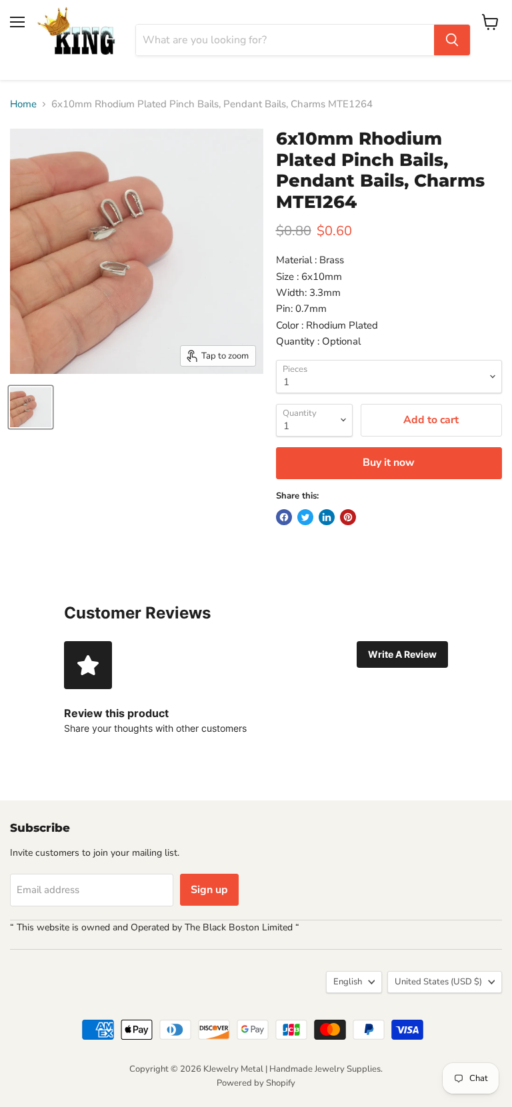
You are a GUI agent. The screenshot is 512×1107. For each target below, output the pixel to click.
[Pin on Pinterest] (348, 517)
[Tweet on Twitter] (305, 517)
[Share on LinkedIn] (327, 517)
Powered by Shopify (256, 1083)
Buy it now (389, 462)
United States (438, 982)
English (347, 982)
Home (23, 104)
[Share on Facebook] (284, 517)
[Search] (452, 40)
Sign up (209, 889)
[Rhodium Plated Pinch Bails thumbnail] (31, 407)
